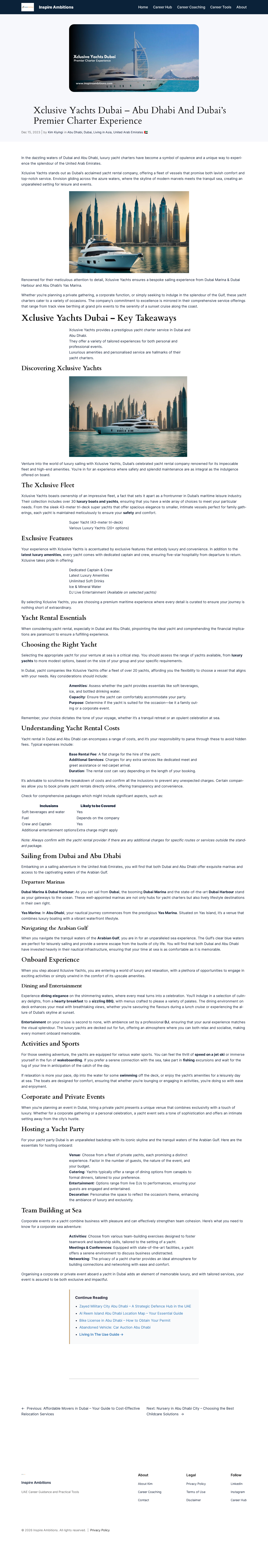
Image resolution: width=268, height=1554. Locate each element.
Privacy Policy (100, 1530)
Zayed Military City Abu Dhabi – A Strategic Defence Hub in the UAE (135, 1306)
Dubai (88, 132)
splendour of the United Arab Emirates (68, 163)
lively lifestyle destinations (223, 897)
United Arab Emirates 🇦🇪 (130, 132)
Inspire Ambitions (56, 7)
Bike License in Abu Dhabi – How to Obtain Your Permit (124, 1320)
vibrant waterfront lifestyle (96, 918)
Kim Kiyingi (55, 132)
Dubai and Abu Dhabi (80, 158)
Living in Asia (102, 132)
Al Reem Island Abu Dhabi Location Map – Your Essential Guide (131, 1313)
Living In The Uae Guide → (101, 1334)
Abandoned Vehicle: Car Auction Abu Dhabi (115, 1327)
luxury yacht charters (117, 158)
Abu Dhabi (74, 132)
